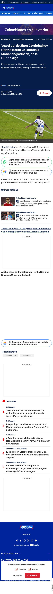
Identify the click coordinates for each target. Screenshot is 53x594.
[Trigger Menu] (3, 8)
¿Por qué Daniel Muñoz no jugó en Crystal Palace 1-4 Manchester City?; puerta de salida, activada (32, 217)
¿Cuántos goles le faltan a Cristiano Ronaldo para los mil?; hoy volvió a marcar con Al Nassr (28, 441)
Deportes (22, 569)
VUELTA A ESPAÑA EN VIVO (33, 13)
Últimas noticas (13, 2)
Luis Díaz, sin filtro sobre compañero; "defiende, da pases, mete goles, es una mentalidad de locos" (33, 203)
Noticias (35, 569)
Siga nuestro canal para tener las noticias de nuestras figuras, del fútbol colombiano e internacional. (29, 162)
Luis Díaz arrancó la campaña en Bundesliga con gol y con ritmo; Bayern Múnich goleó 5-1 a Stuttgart (26, 468)
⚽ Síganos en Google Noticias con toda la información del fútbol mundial (28, 343)
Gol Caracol (25, 2)
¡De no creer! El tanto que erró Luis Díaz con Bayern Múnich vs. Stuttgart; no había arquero (27, 454)
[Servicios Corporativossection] (49, 560)
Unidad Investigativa (39, 2)
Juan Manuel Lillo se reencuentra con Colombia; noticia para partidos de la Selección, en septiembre (25, 413)
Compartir (46, 93)
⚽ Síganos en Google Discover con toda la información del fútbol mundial (28, 171)
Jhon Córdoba (8, 147)
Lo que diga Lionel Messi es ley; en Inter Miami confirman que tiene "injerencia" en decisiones (27, 427)
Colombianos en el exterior (23, 39)
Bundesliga (27, 355)
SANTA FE (16, 13)
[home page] (3, 2)
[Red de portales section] (49, 554)
